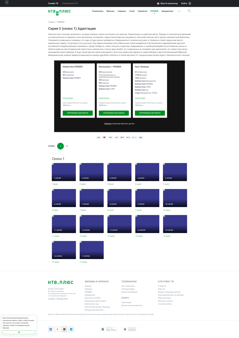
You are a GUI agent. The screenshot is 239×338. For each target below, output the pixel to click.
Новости (161, 289)
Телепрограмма (128, 289)
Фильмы (110, 11)
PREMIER (154, 11)
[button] (109, 329)
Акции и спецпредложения (169, 292)
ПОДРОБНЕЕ (68, 98)
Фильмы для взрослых (94, 310)
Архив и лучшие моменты (131, 305)
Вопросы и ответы (165, 301)
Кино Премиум (142, 67)
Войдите (108, 124)
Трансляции (126, 302)
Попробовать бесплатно (77, 113)
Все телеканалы (128, 286)
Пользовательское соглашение (171, 295)
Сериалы (122, 11)
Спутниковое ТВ (70, 3)
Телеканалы (97, 11)
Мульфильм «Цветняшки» (95, 301)
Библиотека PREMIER (73, 67)
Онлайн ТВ (53, 3)
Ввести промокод (169, 3)
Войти (184, 3)
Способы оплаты (165, 304)
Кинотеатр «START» (93, 298)
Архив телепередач (129, 292)
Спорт (132, 11)
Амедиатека (167, 11)
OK (19, 332)
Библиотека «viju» (92, 304)
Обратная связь (62, 299)
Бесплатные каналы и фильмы (97, 307)
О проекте (51, 299)
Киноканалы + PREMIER (110, 67)
